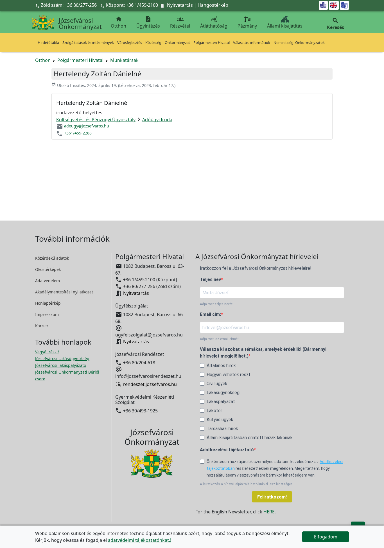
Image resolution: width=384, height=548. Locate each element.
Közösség (153, 42)
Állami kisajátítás (284, 26)
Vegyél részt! (47, 351)
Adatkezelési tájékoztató (227, 449)
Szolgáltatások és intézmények (88, 42)
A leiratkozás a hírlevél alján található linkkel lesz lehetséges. (246, 484)
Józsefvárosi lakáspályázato (60, 365)
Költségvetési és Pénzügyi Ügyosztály (95, 119)
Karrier (41, 325)
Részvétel (180, 22)
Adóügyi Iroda (157, 119)
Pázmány (247, 26)
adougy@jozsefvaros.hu (86, 126)
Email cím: (210, 314)
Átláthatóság (213, 22)
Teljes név (210, 279)
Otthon (118, 22)
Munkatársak (124, 60)
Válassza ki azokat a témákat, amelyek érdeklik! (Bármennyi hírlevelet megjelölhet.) (263, 353)
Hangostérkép (213, 5)
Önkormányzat (177, 42)
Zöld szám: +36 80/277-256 (66, 5)
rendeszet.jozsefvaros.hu (150, 384)
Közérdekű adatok (52, 258)
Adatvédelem (47, 280)
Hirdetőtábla (48, 42)
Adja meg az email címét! (219, 339)
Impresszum (47, 314)
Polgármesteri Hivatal (211, 42)
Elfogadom (325, 537)
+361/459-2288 (78, 133)
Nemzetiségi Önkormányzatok (299, 42)
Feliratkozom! (272, 497)
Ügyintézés (148, 22)
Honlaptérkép (48, 303)
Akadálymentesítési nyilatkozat (64, 292)
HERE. (269, 512)
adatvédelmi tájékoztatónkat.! (139, 540)
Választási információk (251, 42)
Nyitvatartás (180, 5)
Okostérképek (48, 269)
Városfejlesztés (129, 42)
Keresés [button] (335, 23)
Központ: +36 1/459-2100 (132, 5)
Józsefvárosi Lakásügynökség (62, 358)
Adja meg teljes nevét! (216, 304)
